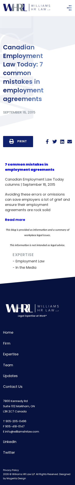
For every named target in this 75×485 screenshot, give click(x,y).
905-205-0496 (16, 421)
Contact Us (12, 386)
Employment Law (30, 261)
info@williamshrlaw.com (22, 431)
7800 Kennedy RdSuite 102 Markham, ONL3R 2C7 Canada (19, 406)
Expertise (10, 354)
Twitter (9, 452)
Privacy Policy (11, 470)
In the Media (26, 267)
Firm (6, 343)
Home (8, 332)
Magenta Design (16, 478)
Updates (10, 375)
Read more (15, 219)
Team (8, 365)
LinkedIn (9, 441)
